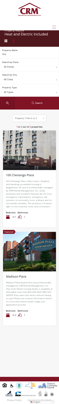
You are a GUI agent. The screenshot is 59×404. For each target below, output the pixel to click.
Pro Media (46, 400)
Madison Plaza (16, 276)
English (36, 402)
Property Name (10, 50)
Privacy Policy (14, 400)
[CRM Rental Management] (29, 15)
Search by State (10, 62)
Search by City (9, 74)
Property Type (9, 87)
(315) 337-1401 (32, 22)
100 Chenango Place (20, 175)
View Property (29, 162)
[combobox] (29, 67)
